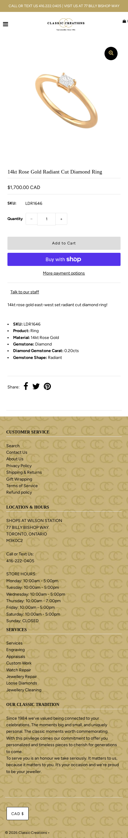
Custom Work (19, 663)
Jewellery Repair (21, 676)
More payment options (64, 273)
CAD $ (17, 813)
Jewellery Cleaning (23, 690)
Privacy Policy (19, 465)
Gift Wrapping (19, 479)
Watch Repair (18, 670)
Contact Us (16, 452)
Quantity (15, 218)
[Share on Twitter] (36, 387)
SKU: (11, 203)
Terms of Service (22, 485)
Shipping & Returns (24, 472)
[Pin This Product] (47, 387)
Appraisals (15, 656)
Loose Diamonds (21, 683)
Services (14, 643)
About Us (15, 458)
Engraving (15, 649)
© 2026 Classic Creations (26, 833)
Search (13, 445)
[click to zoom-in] (111, 53)
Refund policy (19, 492)
